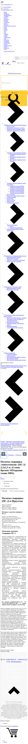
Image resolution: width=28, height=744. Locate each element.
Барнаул (5, 46)
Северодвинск (7, 22)
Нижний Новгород (7, 15)
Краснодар (6, 20)
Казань (5, 27)
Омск (5, 38)
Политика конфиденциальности (14, 704)
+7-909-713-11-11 (22, 659)
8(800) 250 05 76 (8, 4)
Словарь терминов (14, 676)
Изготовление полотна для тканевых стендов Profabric (14, 673)
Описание (4, 491)
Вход (3, 64)
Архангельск (6, 41)
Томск (5, 30)
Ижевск (5, 13)
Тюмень (5, 36)
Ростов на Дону (7, 43)
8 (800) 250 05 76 (11, 659)
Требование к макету (14, 680)
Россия (5, 12)
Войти (14, 61)
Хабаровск (6, 34)
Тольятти (6, 35)
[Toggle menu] (2, 2)
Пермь (5, 28)
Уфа (5, 31)
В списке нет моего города (9, 51)
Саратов (5, 17)
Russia (5, 49)
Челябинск (6, 16)
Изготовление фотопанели (14, 670)
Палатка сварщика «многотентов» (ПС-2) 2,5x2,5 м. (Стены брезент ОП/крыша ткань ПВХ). (14, 366)
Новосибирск (6, 42)
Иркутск (5, 23)
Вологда (5, 44)
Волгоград (6, 24)
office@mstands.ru (7, 7)
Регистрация (8, 64)
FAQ (14, 667)
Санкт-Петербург (7, 37)
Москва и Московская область (10, 25)
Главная (3, 441)
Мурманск (6, 21)
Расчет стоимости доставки (17, 491)
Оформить (15, 726)
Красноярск (6, 19)
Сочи (5, 32)
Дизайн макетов (14, 678)
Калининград (6, 48)
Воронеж (6, 29)
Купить (3, 478)
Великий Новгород (8, 45)
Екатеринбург (6, 14)
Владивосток (6, 39)
